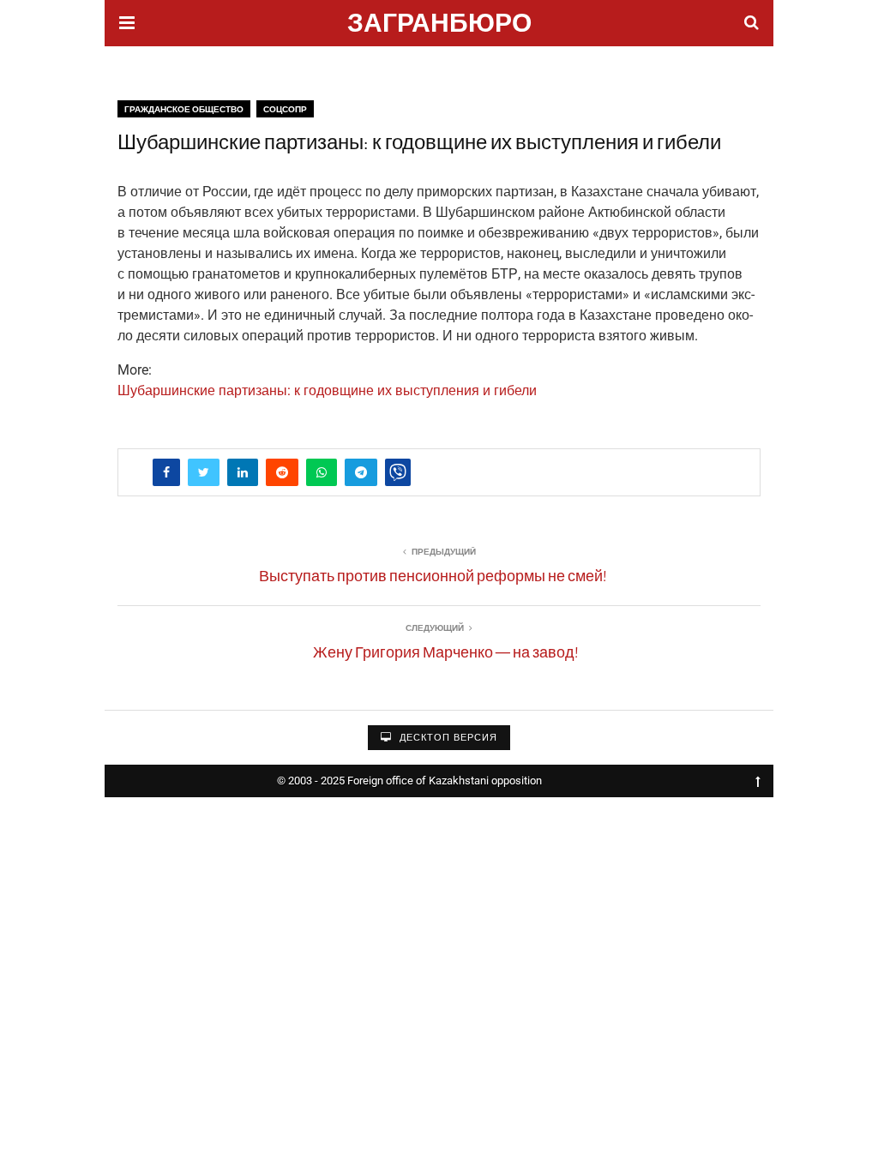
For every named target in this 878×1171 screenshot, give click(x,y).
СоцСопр (285, 109)
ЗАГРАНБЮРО (439, 25)
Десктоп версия (446, 737)
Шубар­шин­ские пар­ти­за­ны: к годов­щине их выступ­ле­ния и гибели (327, 390)
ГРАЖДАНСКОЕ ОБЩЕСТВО (184, 109)
